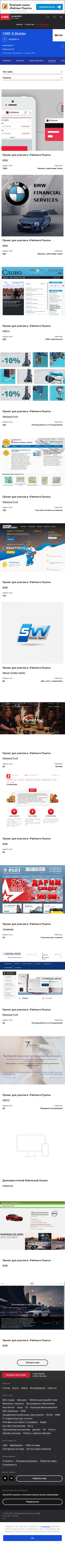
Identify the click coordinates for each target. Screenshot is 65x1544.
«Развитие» (8, 929)
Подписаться (32, 1502)
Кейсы (24, 1388)
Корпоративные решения (43, 1407)
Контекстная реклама (14, 1426)
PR (44, 1429)
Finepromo (7, 1185)
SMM (57, 1415)
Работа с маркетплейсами (37, 1433)
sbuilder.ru (14, 39)
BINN (5, 160)
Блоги (15, 1388)
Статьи (6, 1388)
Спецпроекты (9, 1465)
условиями (45, 1526)
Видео (43, 1422)
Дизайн (36, 1429)
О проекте (7, 1461)
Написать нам (39, 1478)
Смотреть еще (32, 1362)
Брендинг (22, 1400)
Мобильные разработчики (43, 1400)
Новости (52, 1388)
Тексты (52, 1429)
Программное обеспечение (40, 1403)
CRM (23, 1411)
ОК (32, 1538)
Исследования (37, 1388)
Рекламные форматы (27, 1461)
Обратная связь (48, 1461)
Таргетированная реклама (16, 1429)
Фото (30, 1426)
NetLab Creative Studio (13, 673)
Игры (20, 1407)
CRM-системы (32, 1445)
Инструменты (43, 24)
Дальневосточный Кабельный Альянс (25, 1180)
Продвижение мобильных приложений (23, 1415)
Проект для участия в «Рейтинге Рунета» (26, 155)
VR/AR (49, 1415)
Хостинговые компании (38, 1449)
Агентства (29, 24)
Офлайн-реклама (11, 1433)
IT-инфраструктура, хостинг (17, 1418)
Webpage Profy (10, 416)
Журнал (19, 24)
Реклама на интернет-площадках (20, 1422)
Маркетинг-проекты (13, 1403)
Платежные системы (13, 1449)
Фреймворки (16, 1445)
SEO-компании (10, 1411)
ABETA (6, 331)
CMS (5, 1445)
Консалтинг (8, 1407)
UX (26, 1407)
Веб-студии (8, 1400)
